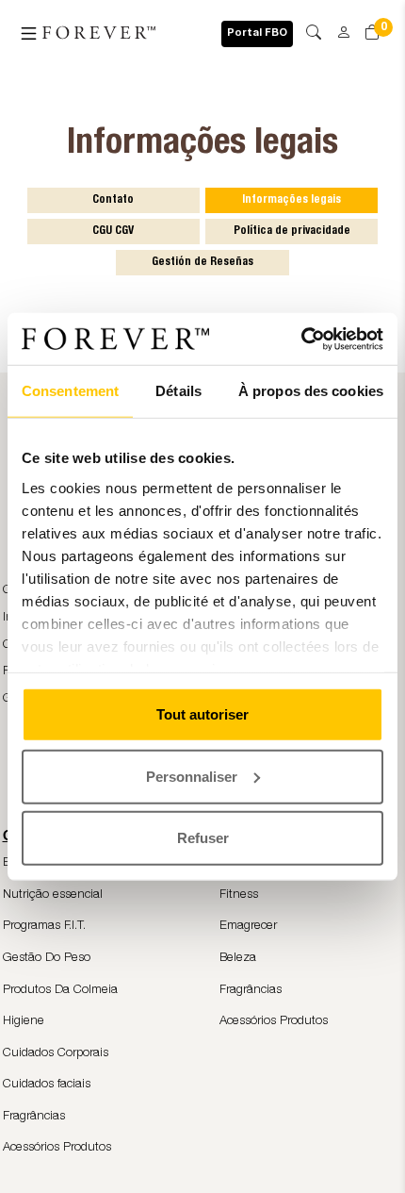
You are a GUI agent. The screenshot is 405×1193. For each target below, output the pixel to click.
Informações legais (291, 200)
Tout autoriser (202, 714)
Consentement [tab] (70, 391)
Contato (113, 200)
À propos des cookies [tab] (310, 391)
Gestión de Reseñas (202, 262)
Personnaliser (191, 776)
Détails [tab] (178, 391)
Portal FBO (257, 33)
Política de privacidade (292, 231)
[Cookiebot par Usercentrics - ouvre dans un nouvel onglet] (301, 338)
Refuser (203, 838)
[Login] (337, 26)
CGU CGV (113, 231)
